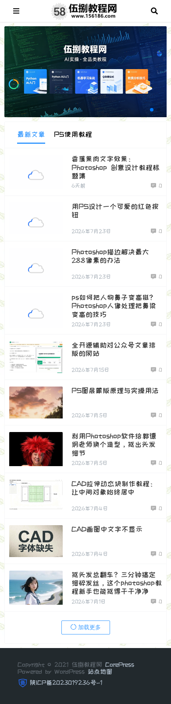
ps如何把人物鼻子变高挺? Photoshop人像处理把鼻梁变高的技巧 (113, 305)
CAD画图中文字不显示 (106, 529)
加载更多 (88, 627)
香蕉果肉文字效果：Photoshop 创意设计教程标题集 (115, 167)
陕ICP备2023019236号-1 (66, 683)
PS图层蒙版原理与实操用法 (115, 390)
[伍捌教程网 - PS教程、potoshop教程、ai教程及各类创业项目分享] (85, 10)
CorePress (119, 665)
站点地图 (100, 672)
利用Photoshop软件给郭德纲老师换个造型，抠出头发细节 (113, 444)
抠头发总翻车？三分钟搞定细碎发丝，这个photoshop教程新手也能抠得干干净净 (116, 583)
